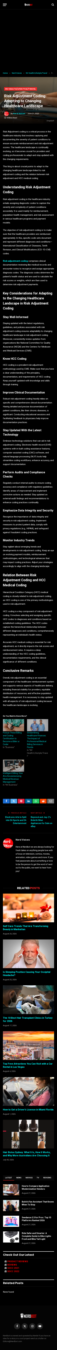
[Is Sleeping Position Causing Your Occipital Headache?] (28, 953)
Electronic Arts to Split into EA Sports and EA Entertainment (15, 820)
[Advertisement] (28, 40)
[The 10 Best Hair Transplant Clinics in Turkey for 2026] (28, 999)
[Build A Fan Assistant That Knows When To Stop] (11, 1205)
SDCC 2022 (13, 1271)
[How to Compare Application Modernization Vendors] (11, 1189)
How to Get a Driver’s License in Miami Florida (28, 1109)
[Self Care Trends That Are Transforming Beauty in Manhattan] (28, 908)
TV (38, 1178)
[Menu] (5, 4)
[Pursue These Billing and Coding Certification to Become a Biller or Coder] (13, 725)
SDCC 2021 (13, 1268)
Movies (29, 1178)
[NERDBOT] (28, 5)
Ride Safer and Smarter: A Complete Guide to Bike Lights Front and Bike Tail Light (36, 1236)
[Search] (52, 4)
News (18, 1178)
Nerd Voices (19, 113)
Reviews (47, 1178)
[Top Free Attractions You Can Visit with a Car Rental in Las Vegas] (28, 1045)
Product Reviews (17, 1261)
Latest (8, 1178)
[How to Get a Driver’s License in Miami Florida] (28, 1091)
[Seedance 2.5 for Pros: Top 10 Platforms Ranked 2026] (11, 1221)
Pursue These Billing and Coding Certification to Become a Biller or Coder (12, 738)
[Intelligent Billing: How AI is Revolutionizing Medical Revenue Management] (13, 766)
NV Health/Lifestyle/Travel (20, 89)
